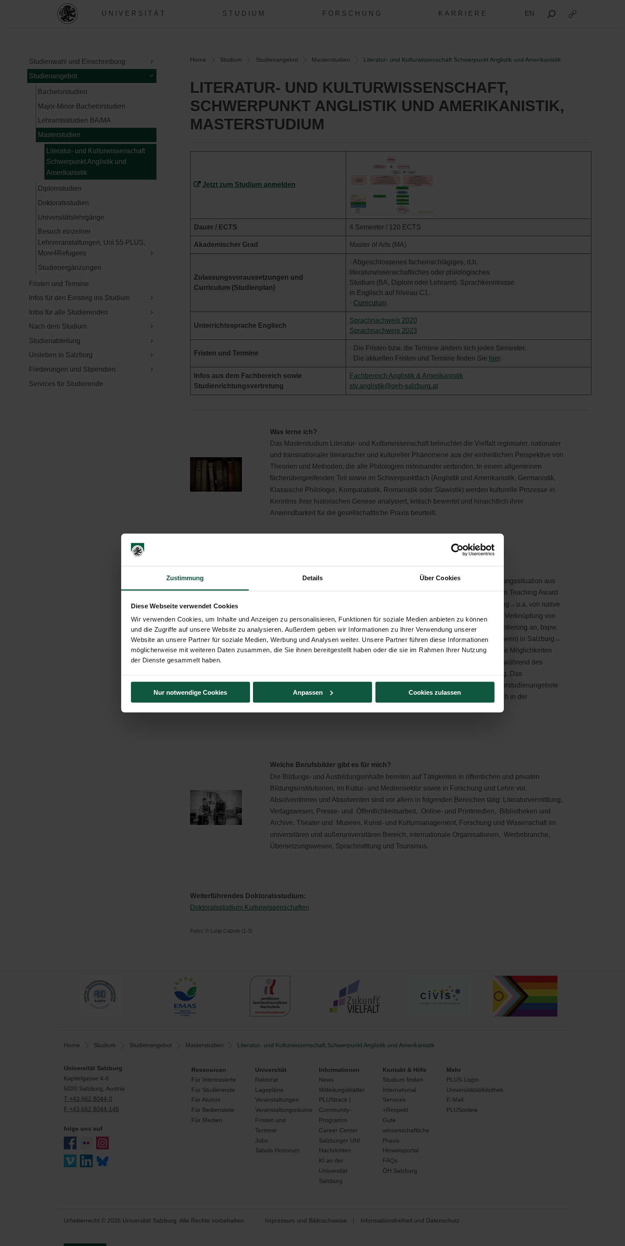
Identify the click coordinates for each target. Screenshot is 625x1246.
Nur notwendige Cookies (190, 692)
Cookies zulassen (435, 692)
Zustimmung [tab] (185, 577)
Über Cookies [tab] (440, 577)
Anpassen (308, 692)
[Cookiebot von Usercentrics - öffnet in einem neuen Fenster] (457, 550)
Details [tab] (312, 577)
